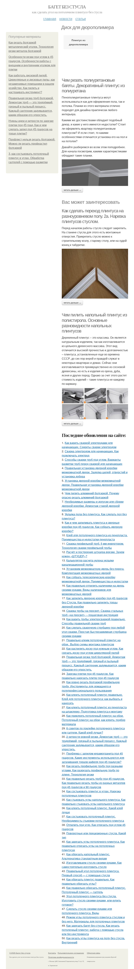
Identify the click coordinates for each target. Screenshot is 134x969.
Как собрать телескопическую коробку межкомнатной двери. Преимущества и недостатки (95, 579)
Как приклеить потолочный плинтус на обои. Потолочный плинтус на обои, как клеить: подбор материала (93, 720)
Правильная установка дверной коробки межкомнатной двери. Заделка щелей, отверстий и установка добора (95, 472)
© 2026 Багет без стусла (19, 953)
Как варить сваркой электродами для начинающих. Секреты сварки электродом (89, 445)
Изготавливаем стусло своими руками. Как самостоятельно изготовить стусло (92, 865)
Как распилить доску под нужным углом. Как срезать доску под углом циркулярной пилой (92, 650)
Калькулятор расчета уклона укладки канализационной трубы (88, 562)
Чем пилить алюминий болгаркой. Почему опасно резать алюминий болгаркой (90, 495)
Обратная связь (93, 953)
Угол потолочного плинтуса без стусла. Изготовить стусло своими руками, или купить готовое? (91, 900)
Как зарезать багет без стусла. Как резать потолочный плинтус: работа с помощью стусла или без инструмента (92, 930)
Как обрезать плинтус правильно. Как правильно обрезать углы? (88, 881)
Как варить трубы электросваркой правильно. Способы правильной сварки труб (93, 621)
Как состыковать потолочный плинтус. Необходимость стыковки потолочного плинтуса (93, 818)
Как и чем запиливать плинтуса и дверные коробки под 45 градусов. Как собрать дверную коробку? (92, 527)
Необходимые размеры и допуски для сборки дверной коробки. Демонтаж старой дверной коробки (93, 506)
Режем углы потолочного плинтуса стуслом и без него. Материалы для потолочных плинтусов (93, 919)
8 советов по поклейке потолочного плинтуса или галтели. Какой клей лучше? (93, 730)
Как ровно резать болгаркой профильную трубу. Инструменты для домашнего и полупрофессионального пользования (91, 686)
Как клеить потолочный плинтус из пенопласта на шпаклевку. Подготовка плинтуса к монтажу (94, 709)
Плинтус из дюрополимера (78, 42)
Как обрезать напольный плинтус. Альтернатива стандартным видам (86, 856)
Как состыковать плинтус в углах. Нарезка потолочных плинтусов (91, 793)
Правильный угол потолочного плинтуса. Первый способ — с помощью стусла (90, 873)
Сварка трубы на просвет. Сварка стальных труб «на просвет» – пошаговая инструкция (92, 613)
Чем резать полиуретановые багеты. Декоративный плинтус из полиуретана (93, 85)
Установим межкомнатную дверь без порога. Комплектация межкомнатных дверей (93, 571)
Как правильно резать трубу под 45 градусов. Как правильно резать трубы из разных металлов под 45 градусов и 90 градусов (93, 783)
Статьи (80, 18)
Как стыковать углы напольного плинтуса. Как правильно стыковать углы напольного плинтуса (93, 802)
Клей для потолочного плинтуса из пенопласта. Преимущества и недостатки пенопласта (95, 537)
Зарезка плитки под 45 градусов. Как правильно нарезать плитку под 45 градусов (90, 676)
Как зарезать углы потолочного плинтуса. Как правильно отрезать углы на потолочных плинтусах (93, 846)
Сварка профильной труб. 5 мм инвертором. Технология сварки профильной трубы (93, 546)
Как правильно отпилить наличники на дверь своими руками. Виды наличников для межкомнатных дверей (93, 589)
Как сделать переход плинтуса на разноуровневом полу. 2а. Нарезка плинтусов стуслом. (93, 216)
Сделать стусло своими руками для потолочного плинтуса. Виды (87, 911)
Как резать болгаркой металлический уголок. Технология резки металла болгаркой (31, 46)
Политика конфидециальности (61, 957)
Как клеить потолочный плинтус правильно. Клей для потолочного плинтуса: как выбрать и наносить (92, 699)
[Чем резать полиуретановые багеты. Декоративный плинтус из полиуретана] (95, 172)
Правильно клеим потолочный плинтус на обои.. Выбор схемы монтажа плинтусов (91, 642)
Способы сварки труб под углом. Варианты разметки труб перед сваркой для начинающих (92, 462)
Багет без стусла (67, 7)
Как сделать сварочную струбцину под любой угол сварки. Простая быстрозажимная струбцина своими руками (94, 631)
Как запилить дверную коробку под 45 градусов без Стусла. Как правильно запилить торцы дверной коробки (95, 602)
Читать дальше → (72, 190)
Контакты (52, 953)
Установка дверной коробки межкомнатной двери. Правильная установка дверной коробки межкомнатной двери (93, 485)
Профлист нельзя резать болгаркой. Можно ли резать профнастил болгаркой (32, 143)
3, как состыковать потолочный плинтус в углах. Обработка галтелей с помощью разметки (29, 158)
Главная (49, 18)
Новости (65, 18)
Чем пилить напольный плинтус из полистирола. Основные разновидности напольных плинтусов (94, 323)
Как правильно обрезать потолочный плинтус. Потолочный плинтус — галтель (94, 890)
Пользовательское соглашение (71, 953)
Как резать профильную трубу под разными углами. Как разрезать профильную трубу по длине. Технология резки (92, 770)
